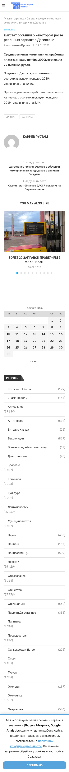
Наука (36, 535)
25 (17, 347)
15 (52, 334)
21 (43, 340)
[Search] (65, 5)
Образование (16, 575)
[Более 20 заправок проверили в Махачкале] (34, 231)
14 (43, 334)
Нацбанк (36, 544)
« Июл (33, 361)
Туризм (12, 672)
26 (25, 347)
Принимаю (35, 765)
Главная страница (14, 18)
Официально (36, 603)
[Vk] (51, 5)
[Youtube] (47, 5)
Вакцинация (36, 438)
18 (17, 340)
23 (60, 340)
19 (25, 340)
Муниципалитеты (19, 521)
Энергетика (36, 709)
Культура (14, 493)
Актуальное (15, 406)
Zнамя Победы (36, 397)
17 (8, 340)
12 (25, 334)
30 (60, 347)
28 (43, 347)
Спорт (12, 658)
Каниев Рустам (21, 45)
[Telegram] (55, 5)
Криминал (14, 479)
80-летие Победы (36, 389)
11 (17, 334)
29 (52, 347)
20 (34, 340)
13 (34, 334)
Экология (36, 686)
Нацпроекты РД (36, 552)
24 (8, 347)
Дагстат (11, 117)
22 (52, 340)
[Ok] (59, 5)
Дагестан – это (36, 456)
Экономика (15, 695)
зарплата (27, 117)
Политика (14, 621)
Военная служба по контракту (36, 447)
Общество (15, 589)
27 (34, 347)
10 (8, 334)
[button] (7, 242)
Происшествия (17, 635)
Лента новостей (18, 507)
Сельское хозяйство (36, 649)
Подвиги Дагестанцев (36, 612)
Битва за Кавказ (36, 429)
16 (60, 334)
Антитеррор (36, 420)
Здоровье (14, 465)
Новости (13, 561)
